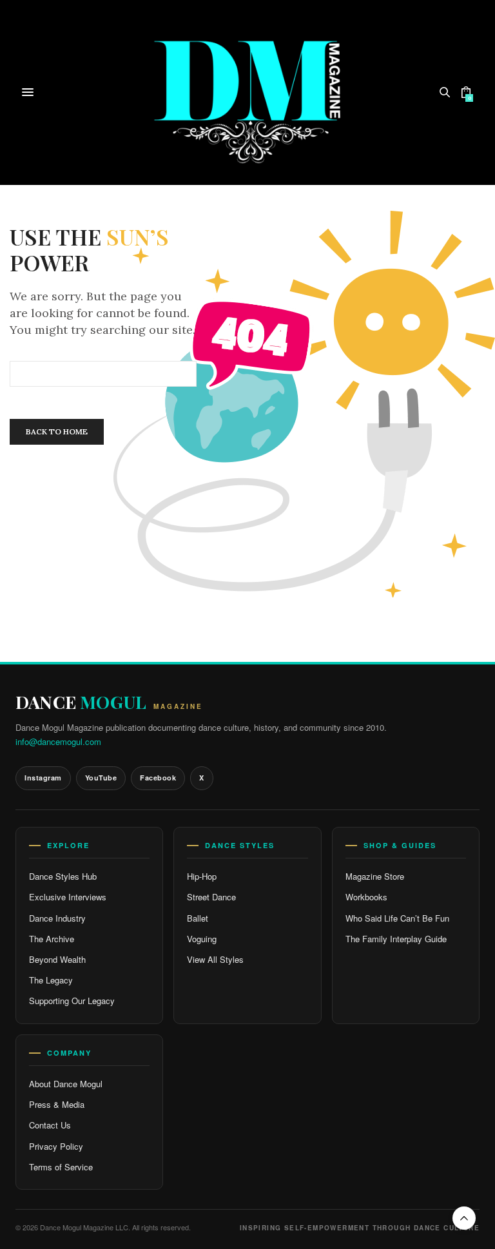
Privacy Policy (56, 1146)
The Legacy (51, 980)
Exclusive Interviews (67, 897)
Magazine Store (374, 876)
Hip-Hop (202, 876)
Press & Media (56, 1104)
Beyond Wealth (57, 959)
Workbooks (366, 897)
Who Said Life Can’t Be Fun (397, 918)
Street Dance (211, 897)
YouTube (101, 777)
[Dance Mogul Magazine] (248, 92)
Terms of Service (61, 1167)
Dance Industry (57, 918)
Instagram (43, 777)
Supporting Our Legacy (72, 1000)
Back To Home (57, 431)
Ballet (197, 918)
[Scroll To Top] (464, 1218)
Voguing (202, 939)
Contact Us (50, 1125)
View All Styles (215, 959)
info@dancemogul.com (58, 741)
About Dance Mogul (65, 1084)
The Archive (51, 939)
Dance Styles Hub (63, 876)
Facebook (158, 777)
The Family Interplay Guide (396, 939)
